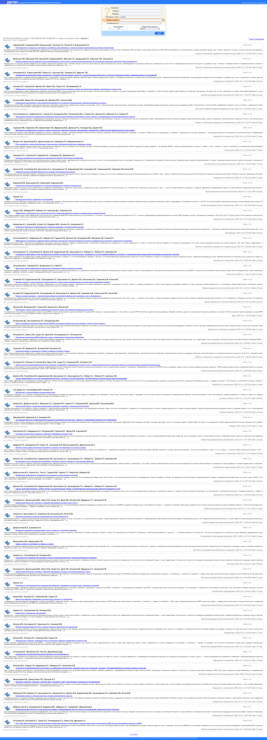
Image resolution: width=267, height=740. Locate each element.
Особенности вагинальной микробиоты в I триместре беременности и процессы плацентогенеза (48, 185)
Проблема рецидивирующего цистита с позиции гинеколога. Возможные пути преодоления (47, 627)
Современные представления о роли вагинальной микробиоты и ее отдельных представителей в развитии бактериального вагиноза (61, 103)
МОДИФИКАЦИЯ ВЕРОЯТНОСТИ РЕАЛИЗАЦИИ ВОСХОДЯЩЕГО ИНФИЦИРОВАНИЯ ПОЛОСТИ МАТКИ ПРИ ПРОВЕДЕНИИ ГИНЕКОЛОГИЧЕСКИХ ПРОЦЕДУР (68, 709)
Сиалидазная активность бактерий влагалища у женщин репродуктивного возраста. (44, 696)
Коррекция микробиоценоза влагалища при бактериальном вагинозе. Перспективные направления (49, 158)
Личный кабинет (251, 3)
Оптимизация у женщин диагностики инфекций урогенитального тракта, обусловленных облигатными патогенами (54, 310)
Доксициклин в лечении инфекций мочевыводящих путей (35, 392)
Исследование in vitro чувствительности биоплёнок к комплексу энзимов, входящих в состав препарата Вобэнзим (55, 461)
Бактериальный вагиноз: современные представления (34, 199)
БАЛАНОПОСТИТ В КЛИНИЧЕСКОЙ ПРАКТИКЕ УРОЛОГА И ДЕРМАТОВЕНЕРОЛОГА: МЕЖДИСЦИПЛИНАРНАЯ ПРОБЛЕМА (56, 558)
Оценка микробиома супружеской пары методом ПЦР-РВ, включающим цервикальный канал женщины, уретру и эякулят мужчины (60, 323)
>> (71, 51)
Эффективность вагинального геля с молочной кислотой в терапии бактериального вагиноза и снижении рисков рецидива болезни (60, 213)
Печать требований (256, 39)
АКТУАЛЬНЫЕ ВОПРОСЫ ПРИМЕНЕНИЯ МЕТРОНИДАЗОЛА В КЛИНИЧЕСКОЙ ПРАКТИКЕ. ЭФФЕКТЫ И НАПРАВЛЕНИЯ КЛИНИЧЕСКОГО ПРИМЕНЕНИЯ (66, 420)
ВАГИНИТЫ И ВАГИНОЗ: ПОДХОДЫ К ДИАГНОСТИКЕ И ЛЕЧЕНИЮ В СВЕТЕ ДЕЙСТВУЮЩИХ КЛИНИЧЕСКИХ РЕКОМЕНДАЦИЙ (58, 682)
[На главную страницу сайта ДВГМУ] (31, 3)
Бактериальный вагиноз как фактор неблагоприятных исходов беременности (42, 516)
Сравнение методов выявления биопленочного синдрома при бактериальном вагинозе (45, 172)
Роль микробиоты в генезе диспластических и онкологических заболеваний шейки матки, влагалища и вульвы (53, 144)
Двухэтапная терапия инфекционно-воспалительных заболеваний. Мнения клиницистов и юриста (49, 268)
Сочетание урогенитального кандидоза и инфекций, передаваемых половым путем (44, 434)
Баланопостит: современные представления (31, 613)
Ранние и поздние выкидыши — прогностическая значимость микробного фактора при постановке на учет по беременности (58, 296)
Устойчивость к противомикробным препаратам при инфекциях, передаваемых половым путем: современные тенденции (57, 585)
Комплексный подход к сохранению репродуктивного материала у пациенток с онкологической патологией (52, 406)
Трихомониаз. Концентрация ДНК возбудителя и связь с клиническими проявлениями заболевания (50, 337)
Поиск (243, 3)
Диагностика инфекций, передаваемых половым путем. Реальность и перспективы (44, 599)
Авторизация (261, 3)
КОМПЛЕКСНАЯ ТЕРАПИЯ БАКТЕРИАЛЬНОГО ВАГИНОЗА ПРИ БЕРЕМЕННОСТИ (42, 654)
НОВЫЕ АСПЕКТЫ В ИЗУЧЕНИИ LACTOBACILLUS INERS (35, 544)
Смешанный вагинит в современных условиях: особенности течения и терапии (43, 351)
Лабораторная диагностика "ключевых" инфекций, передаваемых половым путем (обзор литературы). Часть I (53, 572)
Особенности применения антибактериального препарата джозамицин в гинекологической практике (50, 227)
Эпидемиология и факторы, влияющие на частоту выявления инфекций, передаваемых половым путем (51, 640)
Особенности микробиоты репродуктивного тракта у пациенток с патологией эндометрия (46, 530)
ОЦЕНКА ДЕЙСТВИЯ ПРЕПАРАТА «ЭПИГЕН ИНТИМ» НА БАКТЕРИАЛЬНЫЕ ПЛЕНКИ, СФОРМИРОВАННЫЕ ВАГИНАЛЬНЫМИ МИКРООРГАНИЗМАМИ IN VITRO (68, 489)
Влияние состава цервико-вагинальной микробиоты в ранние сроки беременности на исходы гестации (51, 447)
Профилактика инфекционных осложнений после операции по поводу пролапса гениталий (46, 475)
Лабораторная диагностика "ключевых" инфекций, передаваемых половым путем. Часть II (47, 503)
